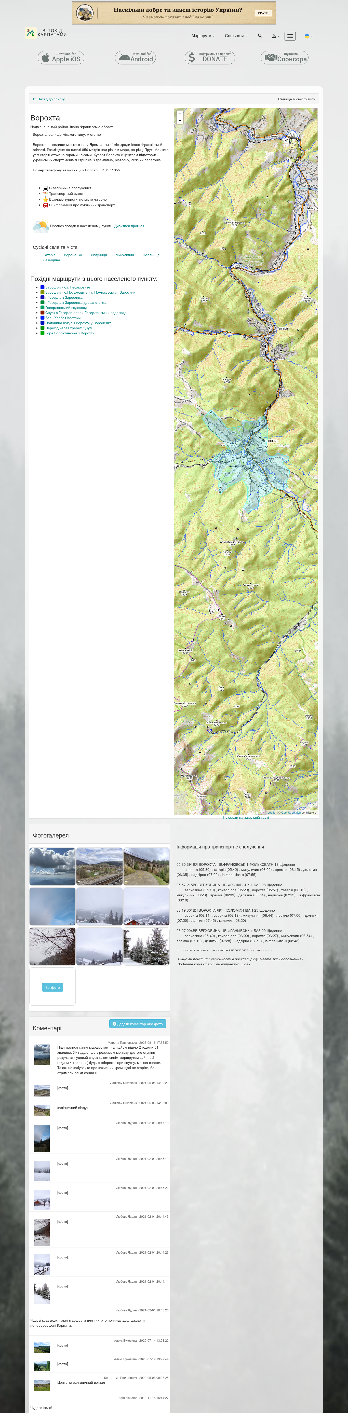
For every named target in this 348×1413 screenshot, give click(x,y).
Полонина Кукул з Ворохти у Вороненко (78, 322)
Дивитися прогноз (129, 225)
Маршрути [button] (202, 35)
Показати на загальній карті (246, 817)
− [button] (180, 120)
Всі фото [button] (52, 987)
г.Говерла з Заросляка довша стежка (75, 302)
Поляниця (151, 254)
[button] (308, 35)
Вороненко (73, 254)
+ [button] (180, 113)
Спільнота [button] (235, 35)
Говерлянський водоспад (65, 307)
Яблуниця (99, 254)
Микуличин (125, 254)
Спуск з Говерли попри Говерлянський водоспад (85, 312)
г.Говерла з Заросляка (63, 297)
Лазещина (51, 259)
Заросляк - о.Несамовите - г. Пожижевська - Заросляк (89, 292)
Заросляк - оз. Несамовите (67, 287)
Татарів (49, 254)
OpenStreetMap (291, 812)
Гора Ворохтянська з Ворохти (69, 332)
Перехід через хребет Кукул (68, 327)
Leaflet (272, 812)
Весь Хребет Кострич (62, 317)
